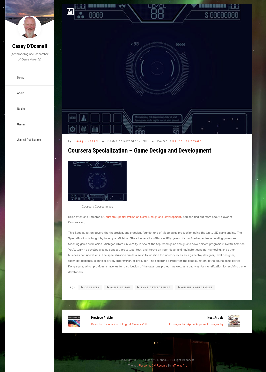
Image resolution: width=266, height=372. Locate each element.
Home (21, 77)
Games (21, 124)
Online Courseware (187, 141)
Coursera (92, 287)
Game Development (156, 287)
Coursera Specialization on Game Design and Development (142, 217)
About (20, 93)
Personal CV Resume (153, 365)
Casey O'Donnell (29, 46)
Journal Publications (29, 140)
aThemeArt (179, 365)
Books (21, 109)
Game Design (120, 287)
